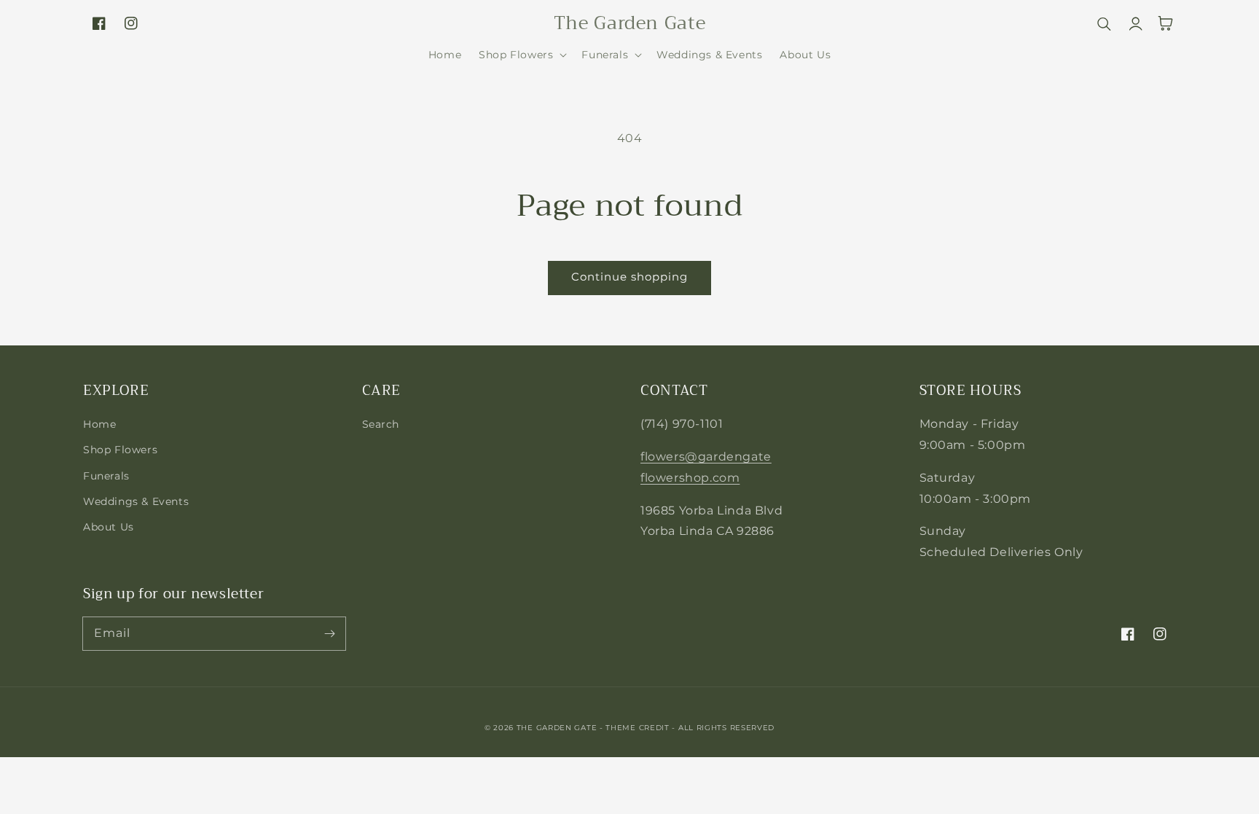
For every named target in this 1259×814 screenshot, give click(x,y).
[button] (521, 54)
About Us (108, 526)
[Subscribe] (329, 633)
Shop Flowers (120, 449)
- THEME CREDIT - (639, 727)
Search (381, 424)
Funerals (106, 475)
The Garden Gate (557, 727)
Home (99, 424)
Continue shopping (629, 276)
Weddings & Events (136, 501)
